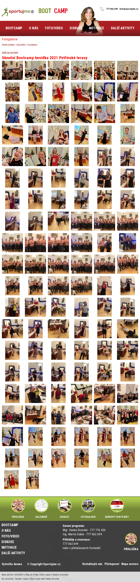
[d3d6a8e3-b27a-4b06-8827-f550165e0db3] (35, 113)
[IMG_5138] (81, 264)
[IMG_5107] (12, 350)
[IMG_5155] (58, 199)
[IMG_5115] (35, 328)
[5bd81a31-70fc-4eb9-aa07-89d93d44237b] (35, 458)
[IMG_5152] (127, 199)
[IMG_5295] (12, 70)
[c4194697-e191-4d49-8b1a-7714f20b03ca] (35, 135)
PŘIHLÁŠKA (18, 516)
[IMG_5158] (12, 199)
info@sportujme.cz (128, 9)
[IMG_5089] (35, 393)
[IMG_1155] (104, 242)
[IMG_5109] (104, 328)
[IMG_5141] (81, 242)
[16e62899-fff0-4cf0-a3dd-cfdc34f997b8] (12, 91)
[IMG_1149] (12, 264)
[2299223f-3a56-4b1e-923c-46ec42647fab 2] (81, 436)
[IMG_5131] (104, 285)
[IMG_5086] (81, 393)
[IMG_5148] (81, 221)
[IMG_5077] (104, 415)
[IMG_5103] (81, 350)
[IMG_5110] (81, 328)
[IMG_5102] (104, 350)
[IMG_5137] (104, 264)
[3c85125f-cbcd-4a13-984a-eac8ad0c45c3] (104, 113)
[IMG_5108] (127, 328)
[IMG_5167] (12, 178)
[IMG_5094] (104, 371)
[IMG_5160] (127, 178)
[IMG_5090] (12, 393)
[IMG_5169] (104, 156)
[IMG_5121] (104, 307)
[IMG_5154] (81, 199)
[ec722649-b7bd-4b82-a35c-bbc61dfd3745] (12, 113)
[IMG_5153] (104, 199)
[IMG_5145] (12, 242)
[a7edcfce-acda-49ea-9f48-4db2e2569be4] (58, 91)
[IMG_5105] (58, 350)
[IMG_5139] (35, 264)
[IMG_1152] (127, 242)
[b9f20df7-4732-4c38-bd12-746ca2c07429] (12, 458)
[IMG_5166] (35, 178)
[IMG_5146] (127, 221)
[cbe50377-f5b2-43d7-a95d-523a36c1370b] (35, 156)
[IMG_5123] (81, 307)
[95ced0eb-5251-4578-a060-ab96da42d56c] (127, 415)
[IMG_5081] (35, 415)
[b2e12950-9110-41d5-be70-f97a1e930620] (127, 436)
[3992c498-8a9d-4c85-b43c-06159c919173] (35, 91)
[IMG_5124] (58, 307)
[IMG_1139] (81, 285)
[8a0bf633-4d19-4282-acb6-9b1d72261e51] (32, 479)
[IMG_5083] (127, 393)
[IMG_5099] (12, 371)
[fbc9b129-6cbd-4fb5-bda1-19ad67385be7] (127, 135)
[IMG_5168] (127, 156)
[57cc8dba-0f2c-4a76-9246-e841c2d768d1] (58, 156)
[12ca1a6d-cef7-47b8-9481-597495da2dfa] (12, 156)
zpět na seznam (10, 52)
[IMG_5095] (81, 371)
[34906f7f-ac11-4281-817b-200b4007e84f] (81, 113)
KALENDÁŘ (41, 516)
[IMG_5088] (58, 393)
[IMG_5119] (12, 328)
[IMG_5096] (58, 371)
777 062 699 (112, 9)
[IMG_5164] (81, 178)
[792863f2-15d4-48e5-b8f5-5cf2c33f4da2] (127, 70)
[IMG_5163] (104, 178)
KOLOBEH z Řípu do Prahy (26, 574)
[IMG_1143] (58, 285)
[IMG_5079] (58, 415)
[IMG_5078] (81, 415)
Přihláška (131, 549)
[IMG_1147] (127, 264)
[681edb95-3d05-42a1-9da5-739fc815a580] (35, 436)
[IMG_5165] (58, 178)
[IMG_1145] (35, 285)
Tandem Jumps (22, 579)
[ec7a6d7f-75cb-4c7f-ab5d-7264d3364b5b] (104, 135)
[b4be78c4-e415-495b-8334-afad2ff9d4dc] (104, 70)
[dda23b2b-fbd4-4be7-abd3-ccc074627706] (81, 135)
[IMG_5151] (12, 221)
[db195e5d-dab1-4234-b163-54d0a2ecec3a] (127, 458)
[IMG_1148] (58, 264)
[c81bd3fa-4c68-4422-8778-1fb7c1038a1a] (11, 479)
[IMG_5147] (104, 221)
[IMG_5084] (104, 393)
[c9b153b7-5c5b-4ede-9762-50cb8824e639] (104, 91)
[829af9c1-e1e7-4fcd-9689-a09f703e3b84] (58, 135)
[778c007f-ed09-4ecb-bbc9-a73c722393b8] (81, 91)
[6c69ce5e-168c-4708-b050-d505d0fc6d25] (81, 156)
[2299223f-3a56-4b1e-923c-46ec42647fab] (104, 436)
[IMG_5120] (127, 307)
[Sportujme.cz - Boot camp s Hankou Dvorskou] (18, 12)
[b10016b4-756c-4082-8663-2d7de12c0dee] (58, 70)
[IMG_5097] (35, 371)
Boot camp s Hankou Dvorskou (54, 574)
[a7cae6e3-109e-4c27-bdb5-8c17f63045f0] (58, 113)
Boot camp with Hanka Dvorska (44, 579)
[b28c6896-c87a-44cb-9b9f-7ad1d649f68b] (81, 458)
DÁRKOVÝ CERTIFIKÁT (117, 516)
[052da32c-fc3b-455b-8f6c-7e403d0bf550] (104, 458)
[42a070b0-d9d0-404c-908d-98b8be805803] (12, 135)
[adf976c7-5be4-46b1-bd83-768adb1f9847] (81, 70)
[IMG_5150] (35, 221)
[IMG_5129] (12, 307)
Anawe (18, 564)
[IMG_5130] (127, 285)
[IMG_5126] (35, 307)
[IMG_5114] (58, 328)
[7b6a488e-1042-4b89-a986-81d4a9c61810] (58, 436)
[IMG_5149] (58, 221)
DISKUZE (64, 516)
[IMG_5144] (35, 242)
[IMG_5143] (58, 242)
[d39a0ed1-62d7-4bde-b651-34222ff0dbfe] (58, 458)
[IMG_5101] (127, 350)
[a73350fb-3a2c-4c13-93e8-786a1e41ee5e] (127, 113)
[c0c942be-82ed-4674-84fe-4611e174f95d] (35, 70)
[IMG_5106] (35, 350)
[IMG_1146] (12, 285)
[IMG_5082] (12, 415)
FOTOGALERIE (88, 516)
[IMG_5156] (35, 199)
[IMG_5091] (127, 371)
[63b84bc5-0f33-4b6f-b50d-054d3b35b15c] (127, 91)
